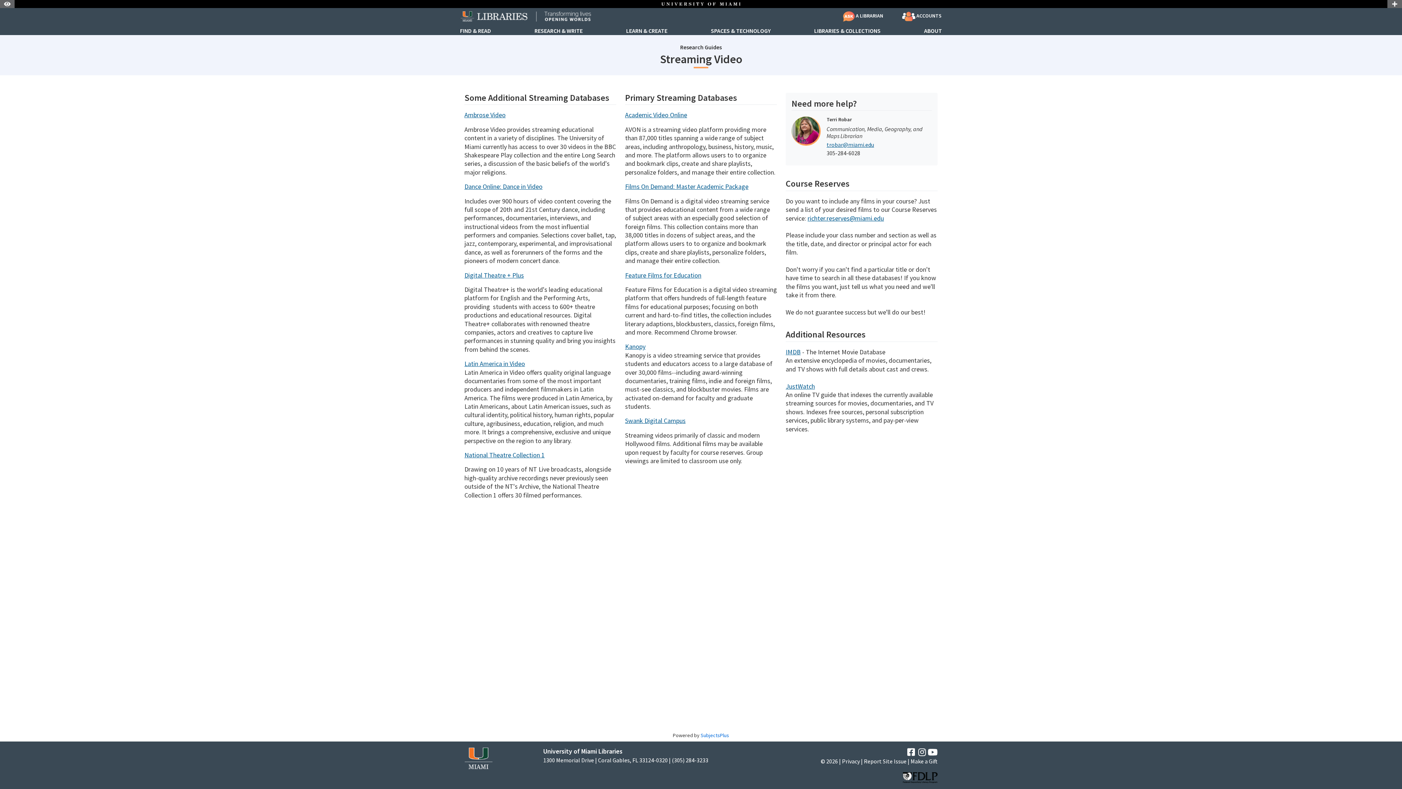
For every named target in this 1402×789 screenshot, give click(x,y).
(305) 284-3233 (690, 760)
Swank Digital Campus (655, 420)
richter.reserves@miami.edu (846, 218)
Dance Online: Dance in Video (503, 186)
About (933, 31)
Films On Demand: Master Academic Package (686, 186)
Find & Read (475, 31)
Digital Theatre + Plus (494, 275)
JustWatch (800, 386)
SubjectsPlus (715, 735)
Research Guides (701, 47)
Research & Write (559, 31)
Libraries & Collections (847, 31)
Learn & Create (646, 31)
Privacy (851, 761)
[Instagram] (922, 752)
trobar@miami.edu (850, 144)
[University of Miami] (478, 757)
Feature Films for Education (663, 275)
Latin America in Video (494, 363)
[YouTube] (933, 752)
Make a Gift (924, 761)
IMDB (793, 352)
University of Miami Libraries (583, 751)
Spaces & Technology (741, 31)
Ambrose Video (485, 115)
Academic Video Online (656, 115)
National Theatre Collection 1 (504, 455)
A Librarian (869, 15)
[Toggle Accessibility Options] (7, 4)
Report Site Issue (885, 761)
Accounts (928, 15)
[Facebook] (911, 752)
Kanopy (635, 346)
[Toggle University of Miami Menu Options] (1394, 4)
